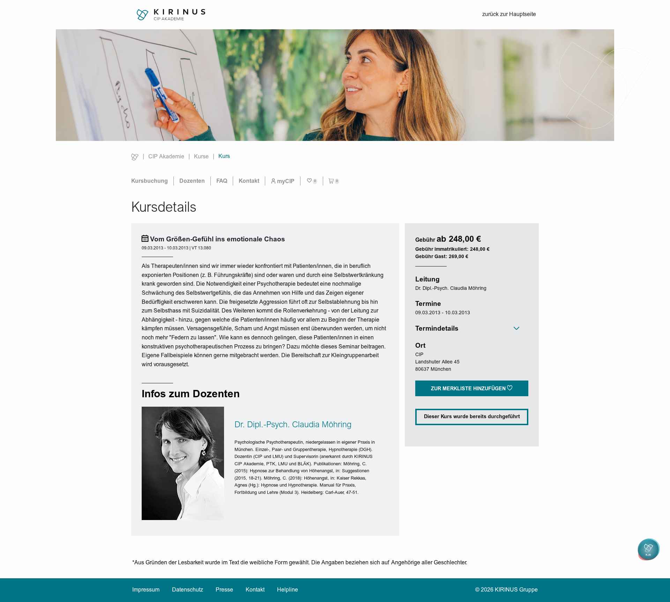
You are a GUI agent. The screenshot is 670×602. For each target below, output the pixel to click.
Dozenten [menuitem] (192, 181)
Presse (224, 590)
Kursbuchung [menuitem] (149, 181)
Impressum (145, 590)
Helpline (287, 590)
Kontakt (255, 590)
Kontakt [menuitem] (249, 181)
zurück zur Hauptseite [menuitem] (509, 14)
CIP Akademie (166, 157)
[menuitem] (282, 181)
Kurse (201, 157)
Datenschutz (187, 590)
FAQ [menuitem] (221, 181)
